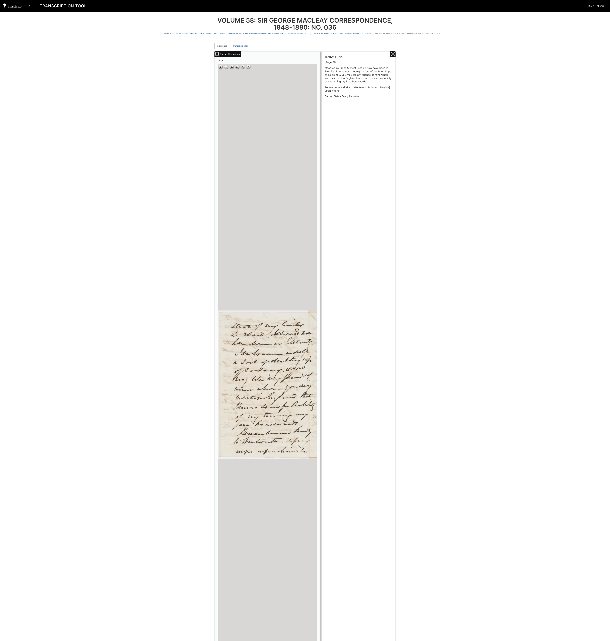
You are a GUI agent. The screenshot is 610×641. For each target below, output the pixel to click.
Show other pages (230, 54)
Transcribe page (240, 46)
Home (590, 6)
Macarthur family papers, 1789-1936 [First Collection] (198, 33)
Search (601, 6)
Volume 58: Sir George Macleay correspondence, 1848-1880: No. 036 (408, 33)
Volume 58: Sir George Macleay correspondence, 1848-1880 (342, 33)
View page (223, 46)
